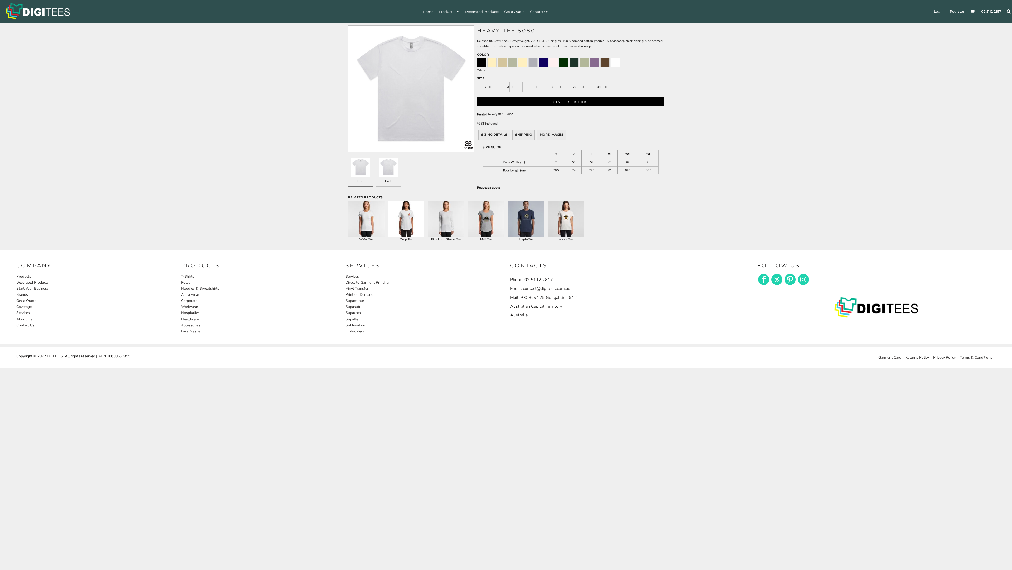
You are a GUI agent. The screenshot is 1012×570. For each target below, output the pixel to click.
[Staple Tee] (526, 218)
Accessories (190, 325)
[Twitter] (776, 279)
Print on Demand (359, 294)
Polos (186, 282)
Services (23, 312)
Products (23, 276)
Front (360, 181)
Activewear (190, 294)
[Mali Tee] (486, 218)
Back (388, 181)
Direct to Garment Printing (367, 282)
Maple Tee (566, 239)
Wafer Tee (366, 239)
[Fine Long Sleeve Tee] (446, 218)
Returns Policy (917, 357)
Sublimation (355, 325)
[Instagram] (803, 279)
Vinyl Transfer (357, 288)
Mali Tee (486, 239)
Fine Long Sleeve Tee (446, 239)
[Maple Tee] (566, 218)
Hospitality (190, 312)
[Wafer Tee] (366, 218)
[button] (449, 11)
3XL (599, 87)
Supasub (353, 306)
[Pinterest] (790, 279)
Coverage (24, 306)
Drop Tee (406, 239)
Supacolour (355, 300)
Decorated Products (32, 282)
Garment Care (889, 357)
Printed (482, 114)
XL (553, 87)
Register (957, 11)
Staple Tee (526, 239)
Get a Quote (26, 300)
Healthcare (190, 319)
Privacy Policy (944, 357)
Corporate (189, 300)
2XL (575, 87)
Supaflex (353, 319)
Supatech (353, 312)
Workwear (189, 306)
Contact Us (25, 325)
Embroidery (355, 331)
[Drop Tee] (406, 218)
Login (939, 11)
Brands (22, 294)
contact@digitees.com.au (546, 289)
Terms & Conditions (976, 357)
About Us (24, 319)
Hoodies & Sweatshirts (200, 288)
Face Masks (190, 331)
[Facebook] (763, 279)
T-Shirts (187, 276)
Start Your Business (32, 288)
